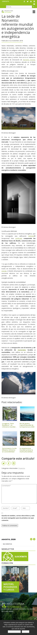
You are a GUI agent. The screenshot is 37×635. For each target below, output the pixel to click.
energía (4, 271)
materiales (22, 350)
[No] (34, 628)
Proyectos (21, 468)
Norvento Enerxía (29, 60)
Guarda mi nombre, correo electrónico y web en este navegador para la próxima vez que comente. (18, 518)
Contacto (5, 1)
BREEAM (31, 236)
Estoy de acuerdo (14, 631)
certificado (18, 238)
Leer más (25, 631)
